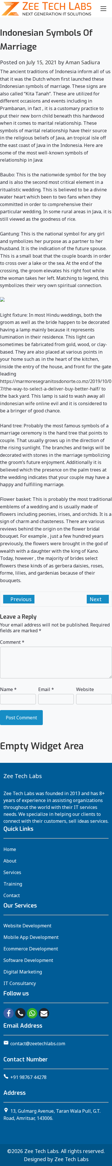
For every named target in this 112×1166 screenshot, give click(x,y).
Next (96, 599)
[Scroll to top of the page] (103, 1161)
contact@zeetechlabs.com (37, 1043)
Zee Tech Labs (41, 1151)
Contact (11, 895)
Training (12, 884)
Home (9, 849)
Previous (20, 599)
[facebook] (8, 1013)
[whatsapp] (32, 1013)
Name (8, 689)
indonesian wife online (25, 403)
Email (46, 689)
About (9, 861)
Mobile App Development (31, 937)
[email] (44, 1013)
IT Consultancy (19, 983)
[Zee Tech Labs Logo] (46, 8)
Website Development (27, 925)
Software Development (28, 960)
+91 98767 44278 (28, 1077)
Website (85, 689)
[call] (20, 1013)
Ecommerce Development (30, 949)
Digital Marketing (22, 972)
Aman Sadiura (82, 62)
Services (12, 872)
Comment (12, 642)
